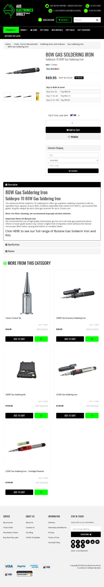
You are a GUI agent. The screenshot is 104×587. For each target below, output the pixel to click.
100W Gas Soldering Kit (15, 395)
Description (12, 184)
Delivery (51, 522)
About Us (29, 522)
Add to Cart (74, 130)
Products (10, 29)
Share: (48, 69)
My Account (8, 522)
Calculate (73, 170)
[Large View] (7, 97)
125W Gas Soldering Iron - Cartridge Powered (24, 471)
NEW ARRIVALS (57, 29)
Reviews (10, 251)
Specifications (13, 244)
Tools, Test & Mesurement (26, 44)
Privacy (51, 532)
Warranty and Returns (57, 527)
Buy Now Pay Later (11, 537)
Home (34, 29)
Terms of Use (53, 537)
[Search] (97, 19)
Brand (23, 29)
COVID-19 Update (33, 537)
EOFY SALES (70, 29)
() (64, 19)
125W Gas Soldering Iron (66, 395)
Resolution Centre (10, 532)
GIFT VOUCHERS (84, 29)
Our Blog (29, 532)
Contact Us (30, 527)
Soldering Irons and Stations (52, 44)
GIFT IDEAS (44, 29)
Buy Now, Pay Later (12, 35)
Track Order (8, 527)
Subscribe (85, 534)
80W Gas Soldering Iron (18, 46)
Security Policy (54, 542)
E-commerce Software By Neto (89, 568)
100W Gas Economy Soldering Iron (71, 318)
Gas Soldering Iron (75, 44)
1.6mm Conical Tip (13, 318)
